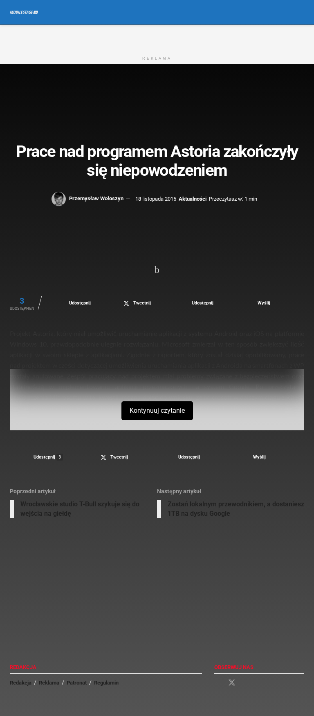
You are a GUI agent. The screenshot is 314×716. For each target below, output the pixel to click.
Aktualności (192, 198)
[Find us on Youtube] (246, 683)
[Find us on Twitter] (232, 683)
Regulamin (106, 683)
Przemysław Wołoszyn (96, 198)
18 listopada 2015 (155, 198)
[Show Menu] (285, 12)
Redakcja (20, 683)
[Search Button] (300, 12)
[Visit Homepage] (24, 12)
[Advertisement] (157, 37)
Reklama (49, 683)
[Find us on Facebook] (217, 683)
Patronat (77, 683)
